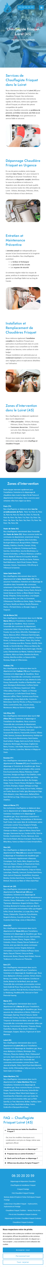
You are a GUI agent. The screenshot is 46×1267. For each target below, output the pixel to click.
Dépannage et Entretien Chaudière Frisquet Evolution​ (23, 1218)
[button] (26, 7)
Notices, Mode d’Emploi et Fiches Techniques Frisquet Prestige (22, 1198)
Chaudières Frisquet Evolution (23, 1222)
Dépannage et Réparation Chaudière (23, 1181)
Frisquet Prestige (23, 1189)
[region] (23, 1246)
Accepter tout (23, 1250)
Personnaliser (23, 1256)
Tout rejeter (23, 1262)
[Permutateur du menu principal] (41, 7)
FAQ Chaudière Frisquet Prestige (23, 1193)
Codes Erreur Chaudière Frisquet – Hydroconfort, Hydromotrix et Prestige (21, 1205)
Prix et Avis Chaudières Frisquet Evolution (23, 1214)
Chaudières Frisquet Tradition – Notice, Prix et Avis (23, 1210)
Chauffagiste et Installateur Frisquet (23, 1185)
